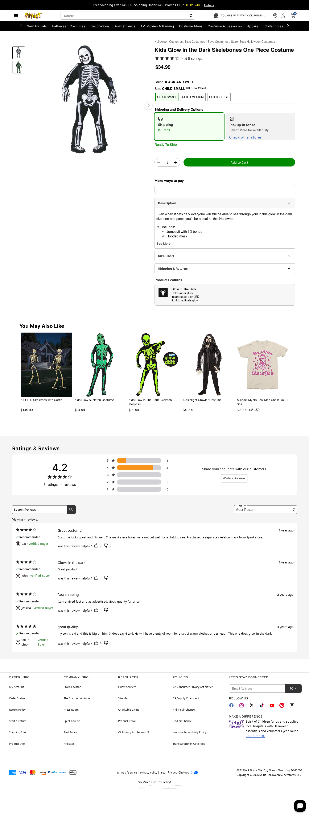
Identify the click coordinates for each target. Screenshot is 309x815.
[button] (90, 101)
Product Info (17, 744)
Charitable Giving (129, 709)
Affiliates (69, 744)
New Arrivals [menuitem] (37, 26)
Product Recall (127, 721)
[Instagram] (241, 705)
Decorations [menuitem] (100, 26)
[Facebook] (231, 705)
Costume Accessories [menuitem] (225, 26)
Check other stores (245, 137)
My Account (16, 687)
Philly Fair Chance (184, 709)
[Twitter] (251, 705)
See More (164, 243)
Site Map (123, 698)
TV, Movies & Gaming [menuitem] (157, 26)
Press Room (71, 709)
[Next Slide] (148, 105)
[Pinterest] (281, 705)
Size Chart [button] (198, 88)
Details (209, 5)
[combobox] (128, 15)
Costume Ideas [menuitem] (191, 26)
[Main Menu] (16, 15)
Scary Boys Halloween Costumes (253, 41)
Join (293, 688)
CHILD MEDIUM (193, 97)
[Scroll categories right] (288, 25)
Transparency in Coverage (189, 744)
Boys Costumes (218, 41)
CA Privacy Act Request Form (136, 732)
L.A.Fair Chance (182, 721)
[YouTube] (271, 705)
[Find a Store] (275, 15)
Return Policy (17, 709)
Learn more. (255, 736)
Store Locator (72, 687)
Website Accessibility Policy (189, 732)
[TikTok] (261, 705)
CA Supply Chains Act (186, 698)
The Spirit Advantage (77, 698)
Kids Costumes (195, 41)
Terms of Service (127, 772)
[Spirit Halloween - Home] (33, 15)
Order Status (17, 698)
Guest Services (127, 687)
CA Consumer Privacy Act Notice (193, 687)
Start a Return (17, 721)
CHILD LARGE (219, 97)
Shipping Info (17, 732)
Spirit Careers (72, 721)
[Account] (283, 15)
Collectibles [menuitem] (273, 26)
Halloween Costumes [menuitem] (69, 26)
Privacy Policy (148, 772)
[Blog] (291, 705)
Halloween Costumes (168, 41)
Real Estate (70, 732)
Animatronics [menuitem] (125, 26)
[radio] (189, 126)
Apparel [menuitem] (253, 26)
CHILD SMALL (167, 97)
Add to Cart (239, 162)
